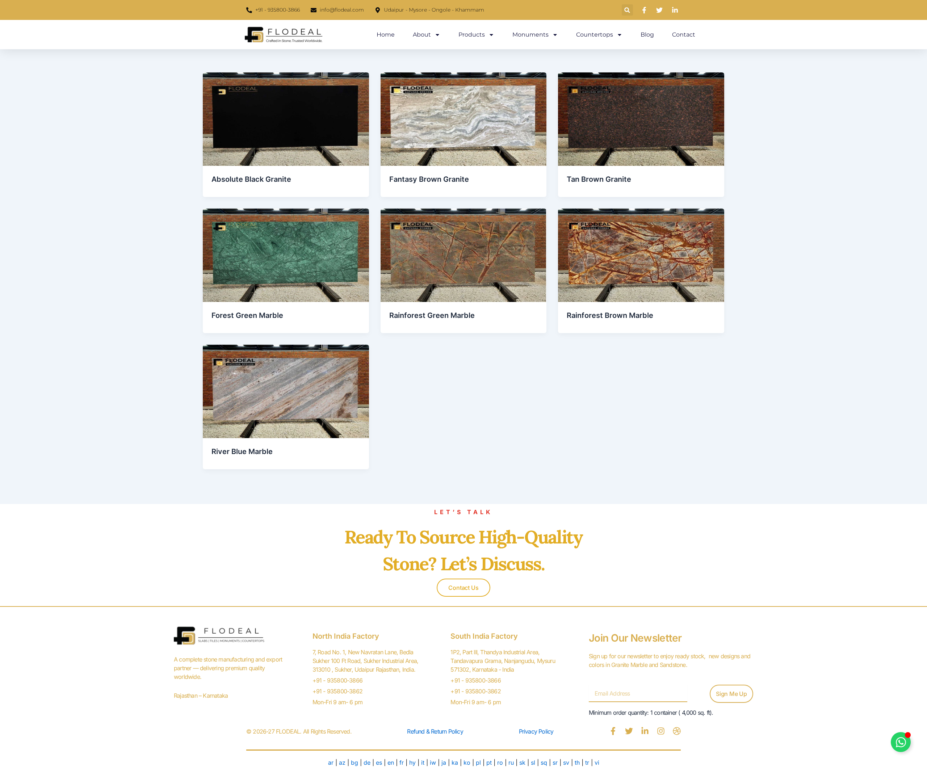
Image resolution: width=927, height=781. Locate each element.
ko (467, 762)
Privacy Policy (536, 731)
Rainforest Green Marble (432, 315)
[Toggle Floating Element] (901, 742)
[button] (627, 10)
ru (511, 762)
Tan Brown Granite (599, 179)
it (422, 762)
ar (331, 762)
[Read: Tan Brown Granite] (641, 118)
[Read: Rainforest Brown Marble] (641, 254)
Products (471, 34)
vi (597, 762)
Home (386, 34)
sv (566, 762)
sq (544, 762)
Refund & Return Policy (435, 731)
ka (455, 762)
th (577, 762)
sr (555, 762)
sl (533, 762)
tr (587, 762)
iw (433, 762)
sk (522, 762)
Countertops (594, 34)
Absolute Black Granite (251, 179)
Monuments (530, 34)
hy (412, 762)
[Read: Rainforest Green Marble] (464, 254)
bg (354, 762)
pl (478, 762)
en (390, 762)
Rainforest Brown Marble (610, 315)
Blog (647, 34)
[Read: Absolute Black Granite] (286, 118)
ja (443, 762)
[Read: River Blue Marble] (286, 390)
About (422, 34)
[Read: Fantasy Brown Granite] (464, 118)
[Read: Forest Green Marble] (286, 254)
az (342, 762)
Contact (683, 34)
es (379, 762)
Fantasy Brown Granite (429, 179)
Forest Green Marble (247, 315)
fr (401, 762)
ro (500, 762)
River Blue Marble (242, 451)
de (367, 762)
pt (490, 762)
